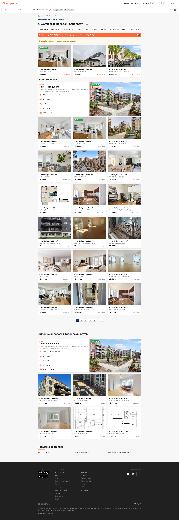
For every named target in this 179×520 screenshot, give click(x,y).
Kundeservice (85, 484)
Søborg (125, 29)
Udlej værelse (85, 472)
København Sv (69, 29)
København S (43, 29)
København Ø (114, 29)
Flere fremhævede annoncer (48, 79)
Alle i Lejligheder (44, 452)
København (58, 16)
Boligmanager (59, 496)
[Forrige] (73, 320)
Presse (57, 478)
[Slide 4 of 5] (55, 65)
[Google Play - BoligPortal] (43, 472)
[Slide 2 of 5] (53, 65)
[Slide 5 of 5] (56, 65)
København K (56, 29)
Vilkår (82, 487)
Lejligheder (47, 16)
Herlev (79, 29)
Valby (86, 29)
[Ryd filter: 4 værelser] (73, 9)
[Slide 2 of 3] (54, 236)
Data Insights (59, 499)
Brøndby (104, 29)
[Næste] (106, 320)
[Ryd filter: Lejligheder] (61, 9)
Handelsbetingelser (61, 487)
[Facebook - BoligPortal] (128, 474)
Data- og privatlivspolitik (62, 481)
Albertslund (135, 29)
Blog (56, 475)
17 (101, 320)
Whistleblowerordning (61, 490)
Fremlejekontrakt (86, 478)
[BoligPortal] (9, 3)
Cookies (57, 484)
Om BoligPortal (59, 472)
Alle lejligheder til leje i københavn (52, 19)
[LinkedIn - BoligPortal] (133, 474)
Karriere (57, 493)
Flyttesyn (84, 475)
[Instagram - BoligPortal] (138, 474)
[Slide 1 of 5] (52, 65)
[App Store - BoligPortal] (43, 476)
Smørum (95, 29)
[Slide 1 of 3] (53, 236)
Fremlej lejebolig (86, 481)
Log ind (172, 3)
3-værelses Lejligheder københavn (120, 452)
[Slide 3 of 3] (55, 236)
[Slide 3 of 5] (54, 65)
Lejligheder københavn (81, 452)
